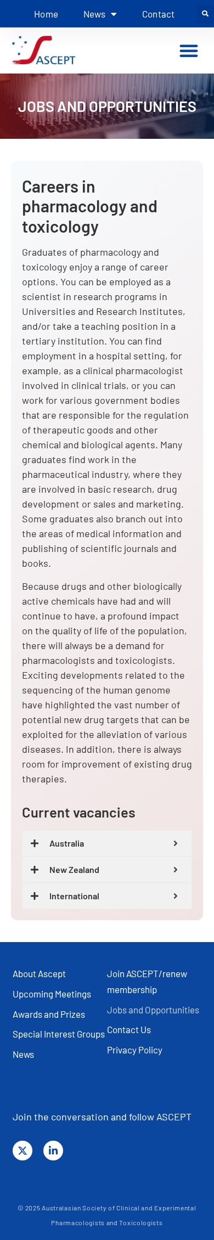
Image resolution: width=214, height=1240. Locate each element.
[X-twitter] (22, 1150)
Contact (158, 13)
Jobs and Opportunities (153, 1009)
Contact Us (129, 1029)
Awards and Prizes (49, 1013)
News (23, 1054)
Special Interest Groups (59, 1033)
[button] (205, 14)
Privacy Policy (134, 1049)
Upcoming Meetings (52, 993)
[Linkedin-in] (53, 1150)
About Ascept (39, 973)
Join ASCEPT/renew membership (147, 981)
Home (46, 13)
